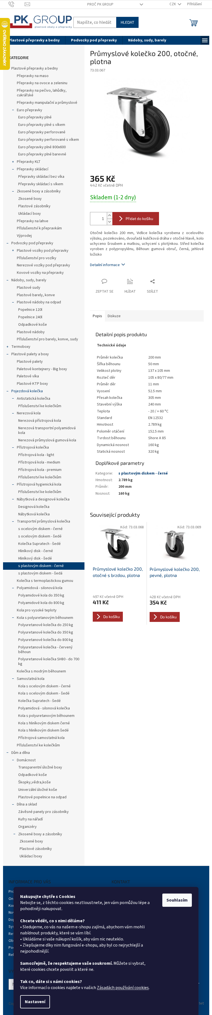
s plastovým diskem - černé (41, 566)
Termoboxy (20, 346)
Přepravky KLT (29, 162)
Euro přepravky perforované (41, 132)
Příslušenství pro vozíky (36, 258)
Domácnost (26, 760)
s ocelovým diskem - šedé (40, 536)
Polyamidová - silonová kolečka (44, 708)
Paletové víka (28, 376)
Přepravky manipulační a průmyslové (47, 102)
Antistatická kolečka (33, 398)
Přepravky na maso (33, 76)
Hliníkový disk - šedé (35, 558)
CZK (173, 4)
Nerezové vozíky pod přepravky (43, 265)
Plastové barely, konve (36, 295)
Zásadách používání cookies (123, 988)
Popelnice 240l (30, 317)
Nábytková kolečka (34, 514)
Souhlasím (177, 900)
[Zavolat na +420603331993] (17, 4)
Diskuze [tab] (114, 316)
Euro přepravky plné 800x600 (42, 147)
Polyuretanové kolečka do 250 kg (45, 625)
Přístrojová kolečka (33, 447)
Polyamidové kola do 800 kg (41, 603)
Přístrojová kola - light (36, 455)
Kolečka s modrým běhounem (41, 671)
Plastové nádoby (31, 332)
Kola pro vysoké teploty (37, 610)
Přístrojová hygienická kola (39, 484)
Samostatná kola (30, 679)
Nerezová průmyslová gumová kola (47, 440)
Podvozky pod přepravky (32, 243)
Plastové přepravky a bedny (34, 68)
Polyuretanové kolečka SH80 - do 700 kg (48, 661)
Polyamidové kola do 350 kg (41, 595)
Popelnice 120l (30, 309)
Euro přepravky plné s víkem (41, 125)
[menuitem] (34, 40)
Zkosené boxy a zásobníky (39, 191)
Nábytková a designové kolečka (43, 499)
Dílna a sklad (27, 804)
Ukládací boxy (29, 213)
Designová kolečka (33, 507)
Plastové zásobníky (34, 206)
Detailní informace (105, 265)
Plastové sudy (28, 287)
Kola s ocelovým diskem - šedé (44, 693)
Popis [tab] (97, 316)
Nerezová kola (29, 413)
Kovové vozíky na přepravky (40, 272)
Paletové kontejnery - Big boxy (42, 369)
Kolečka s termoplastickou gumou (45, 581)
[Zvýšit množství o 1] (109, 215)
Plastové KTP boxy (32, 383)
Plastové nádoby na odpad (39, 302)
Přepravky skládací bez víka (41, 176)
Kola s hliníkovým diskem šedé (43, 730)
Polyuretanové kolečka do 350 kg (45, 632)
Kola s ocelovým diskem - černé (44, 686)
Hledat (127, 22)
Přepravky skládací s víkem (40, 184)
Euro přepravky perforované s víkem (48, 139)
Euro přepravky (29, 110)
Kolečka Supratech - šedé (39, 544)
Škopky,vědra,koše (34, 782)
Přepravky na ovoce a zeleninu (42, 83)
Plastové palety (30, 361)
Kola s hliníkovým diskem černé (44, 723)
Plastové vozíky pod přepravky (42, 250)
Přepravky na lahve (32, 221)
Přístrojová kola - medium (39, 462)
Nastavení (35, 1002)
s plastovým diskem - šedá (40, 573)
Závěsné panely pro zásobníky (43, 812)
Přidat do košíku (139, 218)
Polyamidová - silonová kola (39, 588)
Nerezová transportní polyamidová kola (47, 430)
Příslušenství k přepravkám (39, 228)
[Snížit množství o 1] (109, 222)
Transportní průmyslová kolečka (43, 521)
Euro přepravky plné (35, 117)
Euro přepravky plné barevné (42, 154)
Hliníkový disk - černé (35, 551)
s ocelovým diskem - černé (40, 529)
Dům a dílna (20, 753)
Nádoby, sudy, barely (28, 280)
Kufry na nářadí (30, 819)
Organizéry (27, 827)
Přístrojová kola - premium (40, 470)
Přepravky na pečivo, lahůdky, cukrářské (42, 93)
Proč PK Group (100, 4)
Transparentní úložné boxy (40, 767)
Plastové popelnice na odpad (42, 797)
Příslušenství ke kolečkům (39, 406)
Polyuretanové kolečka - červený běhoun (45, 650)
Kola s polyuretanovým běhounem (45, 618)
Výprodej (24, 235)
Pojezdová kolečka (27, 391)
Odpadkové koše (32, 324)
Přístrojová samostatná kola (41, 738)
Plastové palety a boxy (30, 354)
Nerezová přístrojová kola (39, 420)
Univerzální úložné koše (37, 790)
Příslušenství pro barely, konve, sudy (47, 339)
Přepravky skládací (32, 169)
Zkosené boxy (30, 199)
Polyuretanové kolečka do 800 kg (45, 640)
